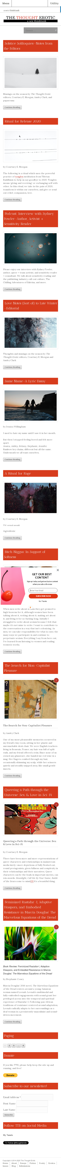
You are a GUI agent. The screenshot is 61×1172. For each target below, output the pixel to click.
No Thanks (43, 601)
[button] (41, 575)
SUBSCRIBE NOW (43, 596)
